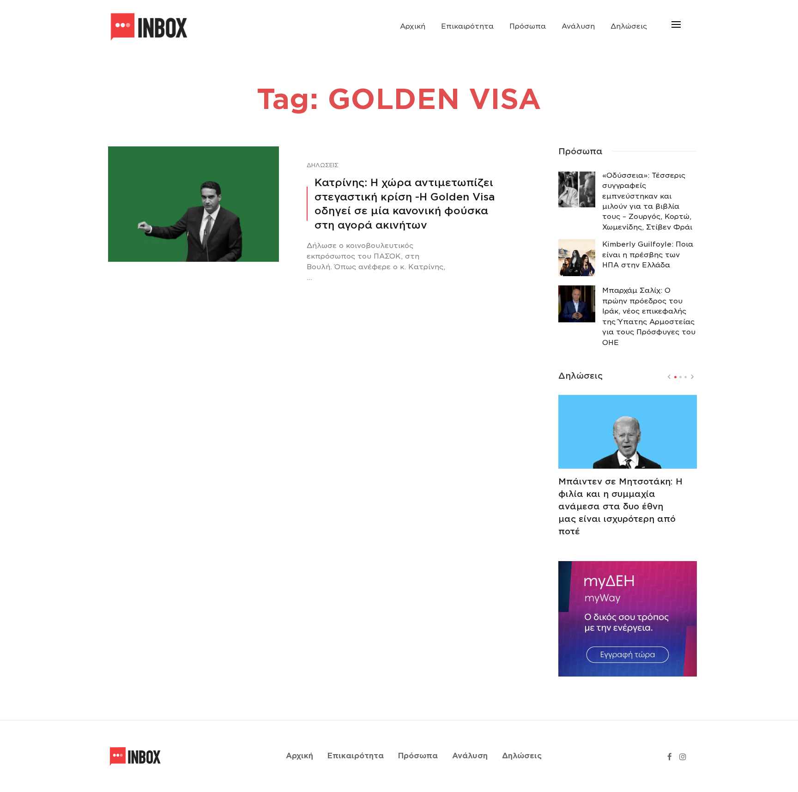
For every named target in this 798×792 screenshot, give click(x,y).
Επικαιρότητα (467, 26)
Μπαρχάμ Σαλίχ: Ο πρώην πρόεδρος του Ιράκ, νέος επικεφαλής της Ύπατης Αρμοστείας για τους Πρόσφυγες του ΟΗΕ (648, 316)
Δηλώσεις (629, 26)
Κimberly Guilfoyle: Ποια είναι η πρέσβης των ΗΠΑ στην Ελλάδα (647, 254)
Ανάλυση (578, 26)
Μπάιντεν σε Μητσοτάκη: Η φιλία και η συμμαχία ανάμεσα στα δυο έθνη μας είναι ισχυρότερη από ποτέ (620, 506)
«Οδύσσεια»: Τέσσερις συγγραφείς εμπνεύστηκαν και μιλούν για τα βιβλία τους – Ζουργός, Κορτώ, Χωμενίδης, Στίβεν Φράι (647, 201)
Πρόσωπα (527, 26)
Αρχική (412, 26)
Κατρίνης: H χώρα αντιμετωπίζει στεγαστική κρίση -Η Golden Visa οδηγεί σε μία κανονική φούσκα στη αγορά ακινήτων (404, 203)
